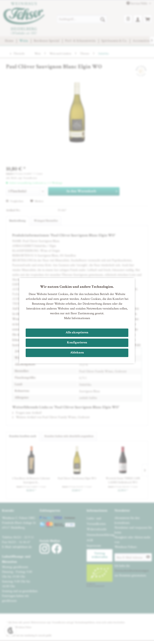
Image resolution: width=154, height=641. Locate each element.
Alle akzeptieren (77, 332)
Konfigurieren (77, 342)
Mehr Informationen (77, 318)
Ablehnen (77, 352)
